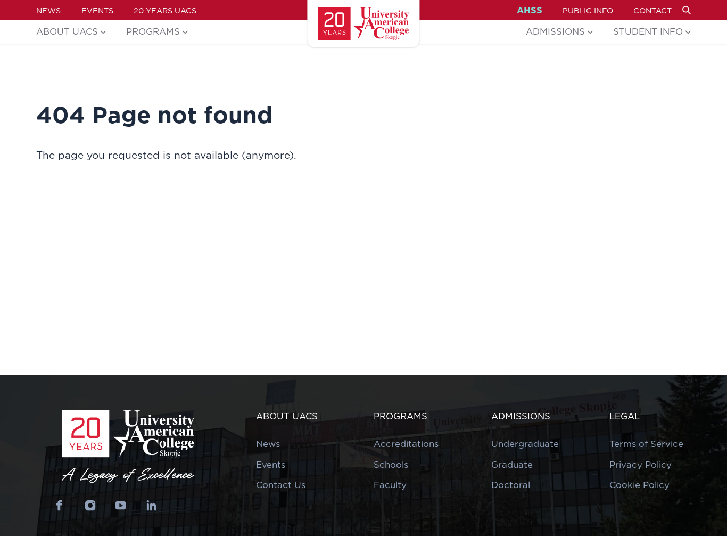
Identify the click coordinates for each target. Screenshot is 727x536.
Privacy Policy (640, 464)
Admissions (555, 31)
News (48, 10)
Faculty (390, 485)
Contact (652, 10)
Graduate (512, 464)
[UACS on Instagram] (90, 506)
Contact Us (280, 485)
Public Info (588, 10)
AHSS (529, 10)
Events (97, 10)
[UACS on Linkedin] (151, 506)
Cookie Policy (639, 485)
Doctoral (510, 485)
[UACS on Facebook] (59, 506)
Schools (391, 464)
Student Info (648, 31)
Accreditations (406, 443)
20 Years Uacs (165, 10)
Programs (153, 31)
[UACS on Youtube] (120, 506)
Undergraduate (525, 443)
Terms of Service (646, 443)
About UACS (67, 31)
